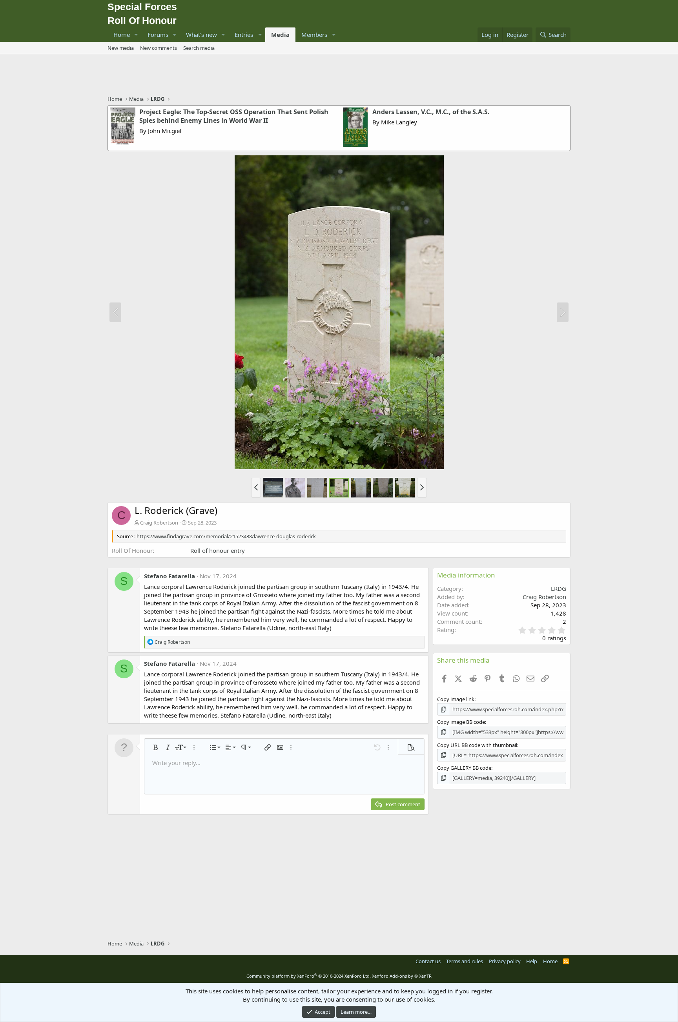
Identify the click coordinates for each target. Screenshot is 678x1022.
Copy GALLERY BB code (464, 767)
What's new (201, 34)
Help (531, 961)
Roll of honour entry (217, 550)
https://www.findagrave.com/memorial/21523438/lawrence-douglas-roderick (226, 536)
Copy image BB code (461, 721)
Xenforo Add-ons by (402, 976)
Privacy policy (505, 961)
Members (314, 34)
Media (280, 34)
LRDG (558, 588)
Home (121, 34)
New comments (158, 47)
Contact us (428, 961)
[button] (136, 34)
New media (121, 47)
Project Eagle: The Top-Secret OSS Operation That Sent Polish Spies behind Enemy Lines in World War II (233, 116)
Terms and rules (464, 961)
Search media (199, 47)
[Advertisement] (339, 75)
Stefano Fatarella (169, 576)
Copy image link (455, 699)
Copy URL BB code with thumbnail (477, 745)
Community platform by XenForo (308, 976)
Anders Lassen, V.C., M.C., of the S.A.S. (431, 111)
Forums (158, 34)
